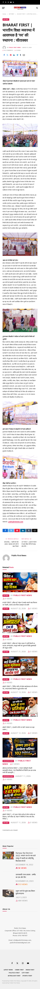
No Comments (8, 50)
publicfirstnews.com (15, 522)
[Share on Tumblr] (20, 55)
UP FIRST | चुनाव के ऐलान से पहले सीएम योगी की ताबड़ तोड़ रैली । (29, 544)
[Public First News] (20, 8)
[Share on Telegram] (17, 55)
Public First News (15, 47)
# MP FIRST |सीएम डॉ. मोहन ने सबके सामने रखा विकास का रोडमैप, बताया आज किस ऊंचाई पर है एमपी (20, 603)
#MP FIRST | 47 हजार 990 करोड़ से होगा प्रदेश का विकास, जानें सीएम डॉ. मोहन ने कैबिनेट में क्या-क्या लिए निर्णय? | (19, 816)
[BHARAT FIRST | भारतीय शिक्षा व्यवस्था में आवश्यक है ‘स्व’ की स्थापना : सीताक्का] (20, 68)
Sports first (27, 976)
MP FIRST (5, 19)
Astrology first (14, 976)
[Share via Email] (23, 55)
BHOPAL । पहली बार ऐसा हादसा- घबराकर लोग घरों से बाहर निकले (11, 544)
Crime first (19, 970)
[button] (3, 8)
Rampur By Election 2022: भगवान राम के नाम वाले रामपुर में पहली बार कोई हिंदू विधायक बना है (26, 857)
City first (25, 973)
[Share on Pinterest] (10, 55)
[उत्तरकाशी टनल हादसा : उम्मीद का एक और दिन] (8, 877)
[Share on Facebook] (4, 55)
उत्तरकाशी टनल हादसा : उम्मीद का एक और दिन (26, 875)
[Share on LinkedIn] (13, 55)
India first (30, 970)
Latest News (8, 970)
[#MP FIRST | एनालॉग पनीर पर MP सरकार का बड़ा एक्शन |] (20, 707)
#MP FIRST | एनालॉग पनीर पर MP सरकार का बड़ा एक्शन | (18, 728)
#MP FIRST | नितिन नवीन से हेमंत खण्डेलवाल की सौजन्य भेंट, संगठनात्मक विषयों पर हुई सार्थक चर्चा (20, 687)
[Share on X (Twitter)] (7, 55)
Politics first (14, 973)
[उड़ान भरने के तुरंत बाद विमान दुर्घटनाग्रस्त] (8, 893)
